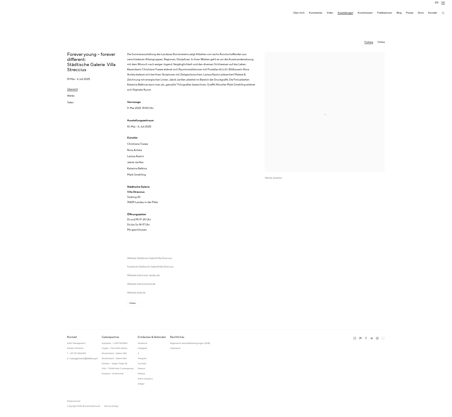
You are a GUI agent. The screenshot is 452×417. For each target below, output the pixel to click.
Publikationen (384, 12)
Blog (399, 12)
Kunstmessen (365, 12)
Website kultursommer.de (141, 284)
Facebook (142, 343)
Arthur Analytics (145, 378)
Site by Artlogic (111, 406)
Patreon (141, 368)
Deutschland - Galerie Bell (114, 358)
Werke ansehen (273, 178)
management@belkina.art (84, 358)
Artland (383, 338)
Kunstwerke (315, 12)
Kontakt (432, 12)
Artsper (141, 384)
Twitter (371, 338)
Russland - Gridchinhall (113, 373)
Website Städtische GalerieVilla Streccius (149, 258)
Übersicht (72, 89)
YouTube (142, 363)
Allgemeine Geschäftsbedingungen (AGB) (190, 343)
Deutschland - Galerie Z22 (114, 353)
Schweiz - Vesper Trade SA (114, 363)
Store (421, 12)
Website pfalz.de (136, 292)
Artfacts (141, 373)
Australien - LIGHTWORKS (114, 343)
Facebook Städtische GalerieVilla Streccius (150, 266)
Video (330, 12)
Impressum (175, 348)
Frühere (368, 42)
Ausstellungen (345, 12)
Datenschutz (73, 401)
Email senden (377, 338)
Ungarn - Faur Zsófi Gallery (114, 348)
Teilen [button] (70, 102)
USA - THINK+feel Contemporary (118, 368)
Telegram (142, 358)
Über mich (299, 12)
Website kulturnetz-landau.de (143, 275)
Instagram (142, 348)
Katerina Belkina (21, 13)
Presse (409, 12)
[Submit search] (443, 13)
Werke (71, 95)
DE (443, 2)
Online (381, 42)
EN (436, 2)
